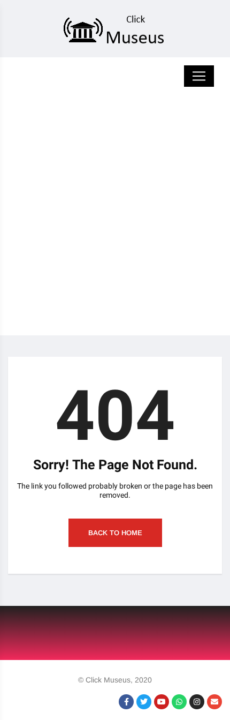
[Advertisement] (115, 220)
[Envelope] (214, 701)
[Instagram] (196, 701)
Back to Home (115, 533)
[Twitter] (143, 701)
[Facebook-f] (126, 701)
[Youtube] (161, 701)
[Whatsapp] (179, 701)
